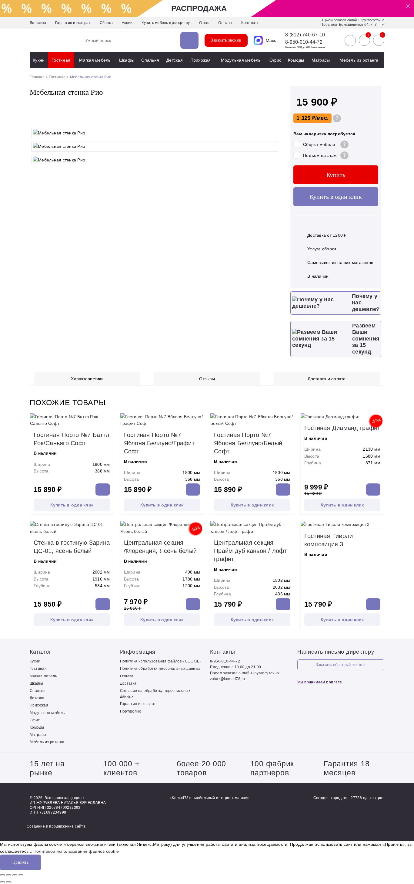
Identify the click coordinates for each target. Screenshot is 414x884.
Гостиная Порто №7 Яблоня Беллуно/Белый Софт (248, 443)
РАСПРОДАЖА (199, 8)
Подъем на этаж (320, 155)
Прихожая (200, 60)
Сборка (106, 23)
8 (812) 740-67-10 (305, 34)
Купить (336, 174)
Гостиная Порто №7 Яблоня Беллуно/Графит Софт (159, 443)
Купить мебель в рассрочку (166, 23)
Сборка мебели (319, 144)
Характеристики (87, 378)
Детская (174, 60)
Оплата (127, 676)
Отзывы (225, 23)
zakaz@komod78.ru (227, 679)
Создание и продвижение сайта (56, 826)
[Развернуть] (14, 875)
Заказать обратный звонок (341, 664)
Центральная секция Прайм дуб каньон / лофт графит (250, 550)
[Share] (8, 875)
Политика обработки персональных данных (160, 668)
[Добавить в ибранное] (274, 119)
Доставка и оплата (327, 378)
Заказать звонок (226, 40)
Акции (127, 23)
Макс (271, 40)
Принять (20, 862)
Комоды (296, 60)
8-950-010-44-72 (303, 42)
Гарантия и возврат (73, 23)
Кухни (39, 60)
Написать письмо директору (335, 652)
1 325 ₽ (305, 118)
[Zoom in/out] (20, 875)
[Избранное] (364, 40)
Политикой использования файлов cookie (76, 851)
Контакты (249, 23)
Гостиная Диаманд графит (342, 428)
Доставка (38, 23)
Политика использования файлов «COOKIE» (161, 661)
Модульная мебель (241, 60)
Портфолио (131, 711)
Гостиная (61, 60)
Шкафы (126, 60)
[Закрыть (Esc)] (2, 875)
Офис (275, 60)
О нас (204, 23)
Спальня (150, 60)
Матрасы (321, 60)
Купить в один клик (336, 196)
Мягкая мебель (94, 60)
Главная (37, 77)
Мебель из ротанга (358, 60)
